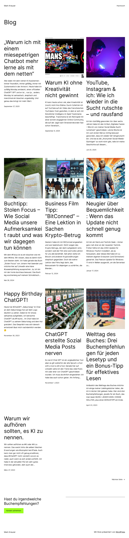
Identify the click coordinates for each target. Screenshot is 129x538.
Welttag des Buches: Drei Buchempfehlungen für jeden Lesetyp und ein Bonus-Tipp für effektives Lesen (105, 356)
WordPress (120, 532)
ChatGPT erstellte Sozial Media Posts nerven (63, 343)
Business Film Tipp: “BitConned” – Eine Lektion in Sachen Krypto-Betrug (63, 219)
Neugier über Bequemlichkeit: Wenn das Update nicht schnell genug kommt (105, 219)
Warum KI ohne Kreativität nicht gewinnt (63, 89)
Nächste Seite (118, 479)
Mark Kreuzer (10, 6)
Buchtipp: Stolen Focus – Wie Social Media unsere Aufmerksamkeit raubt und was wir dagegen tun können (23, 225)
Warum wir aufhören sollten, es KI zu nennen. (23, 428)
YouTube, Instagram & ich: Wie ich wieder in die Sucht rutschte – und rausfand (104, 98)
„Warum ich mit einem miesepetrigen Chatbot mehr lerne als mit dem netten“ (22, 58)
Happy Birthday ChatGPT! (23, 297)
